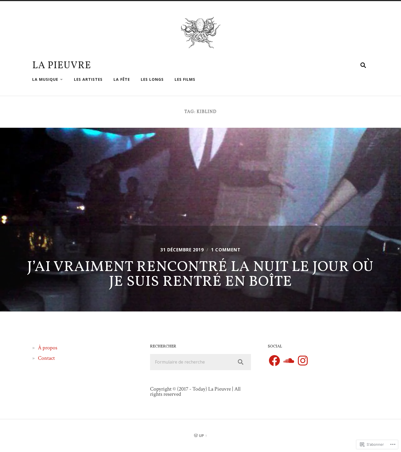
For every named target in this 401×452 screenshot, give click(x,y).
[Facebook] (274, 360)
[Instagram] (302, 360)
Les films (185, 79)
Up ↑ (203, 435)
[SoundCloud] (288, 360)
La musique (45, 79)
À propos (47, 347)
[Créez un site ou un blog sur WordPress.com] (196, 435)
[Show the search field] (363, 65)
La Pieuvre (61, 66)
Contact (46, 358)
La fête (121, 79)
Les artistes (88, 79)
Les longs (152, 79)
